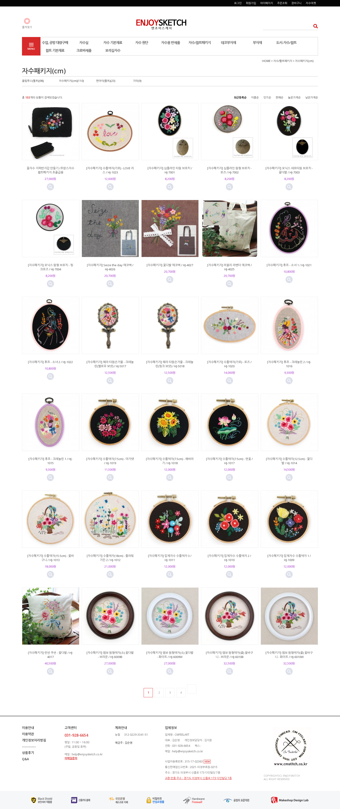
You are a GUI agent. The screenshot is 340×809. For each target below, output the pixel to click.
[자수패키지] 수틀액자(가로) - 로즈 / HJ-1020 (229, 364)
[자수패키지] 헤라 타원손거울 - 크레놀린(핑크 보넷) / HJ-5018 (169, 364)
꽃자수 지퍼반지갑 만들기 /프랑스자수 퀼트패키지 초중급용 (50, 170)
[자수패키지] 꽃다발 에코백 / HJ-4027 (170, 265)
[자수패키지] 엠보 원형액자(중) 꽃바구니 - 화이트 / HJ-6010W (289, 655)
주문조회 (282, 3)
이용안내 (28, 728)
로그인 (238, 3)
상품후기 (28, 752)
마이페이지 (266, 3)
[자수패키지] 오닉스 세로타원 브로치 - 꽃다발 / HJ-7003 (289, 170)
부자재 (257, 42)
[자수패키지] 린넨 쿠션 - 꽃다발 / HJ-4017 (50, 655)
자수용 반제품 (170, 42)
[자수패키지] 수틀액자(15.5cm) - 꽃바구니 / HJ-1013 (50, 558)
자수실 (83, 42)
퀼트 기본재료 (55, 50)
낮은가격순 (311, 97)
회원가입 (251, 3)
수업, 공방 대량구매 (55, 42)
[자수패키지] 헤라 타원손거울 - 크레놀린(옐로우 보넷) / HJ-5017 (110, 364)
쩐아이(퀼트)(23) (105, 81)
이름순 (255, 97)
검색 (314, 26)
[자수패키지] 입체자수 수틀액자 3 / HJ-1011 (170, 558)
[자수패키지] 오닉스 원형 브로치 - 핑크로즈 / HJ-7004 (50, 267)
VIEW (207, 761)
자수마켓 (311, 3)
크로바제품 (83, 50)
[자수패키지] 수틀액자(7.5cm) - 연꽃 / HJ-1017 (229, 461)
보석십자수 (112, 50)
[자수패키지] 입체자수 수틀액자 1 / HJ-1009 (289, 558)
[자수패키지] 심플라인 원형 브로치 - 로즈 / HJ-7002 (229, 170)
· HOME (265, 61)
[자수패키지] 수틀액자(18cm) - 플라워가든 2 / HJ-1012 (110, 558)
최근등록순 (240, 97)
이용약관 (28, 734)
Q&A (25, 759)
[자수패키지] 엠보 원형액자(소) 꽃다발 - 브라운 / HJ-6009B (110, 655)
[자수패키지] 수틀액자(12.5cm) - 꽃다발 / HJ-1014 (289, 461)
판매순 (279, 97)
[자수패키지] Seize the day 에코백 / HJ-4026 (110, 267)
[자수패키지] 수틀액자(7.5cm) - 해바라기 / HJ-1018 (170, 461)
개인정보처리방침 (34, 740)
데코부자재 (228, 42)
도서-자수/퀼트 (286, 42)
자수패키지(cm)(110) (71, 81)
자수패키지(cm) (304, 61)
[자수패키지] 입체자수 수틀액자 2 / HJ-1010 (229, 558)
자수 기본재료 (112, 42)
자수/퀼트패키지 (200, 42)
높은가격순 (294, 97)
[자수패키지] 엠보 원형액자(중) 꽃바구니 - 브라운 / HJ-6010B (229, 655)
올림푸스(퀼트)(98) (33, 81)
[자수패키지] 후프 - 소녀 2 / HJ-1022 (50, 362)
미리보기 (50, 187)
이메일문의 (71, 758)
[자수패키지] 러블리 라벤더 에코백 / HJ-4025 (229, 267)
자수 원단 (141, 42)
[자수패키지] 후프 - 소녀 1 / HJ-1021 (289, 265)
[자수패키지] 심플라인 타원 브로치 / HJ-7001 (170, 170)
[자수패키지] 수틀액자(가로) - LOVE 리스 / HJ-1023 (110, 170)
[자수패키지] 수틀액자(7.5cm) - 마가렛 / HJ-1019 (110, 461)
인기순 (267, 97)
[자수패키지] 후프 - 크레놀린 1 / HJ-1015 (50, 461)
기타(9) (137, 81)
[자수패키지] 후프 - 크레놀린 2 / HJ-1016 (289, 364)
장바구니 (296, 3)
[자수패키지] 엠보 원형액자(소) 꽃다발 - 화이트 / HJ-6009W (169, 655)
